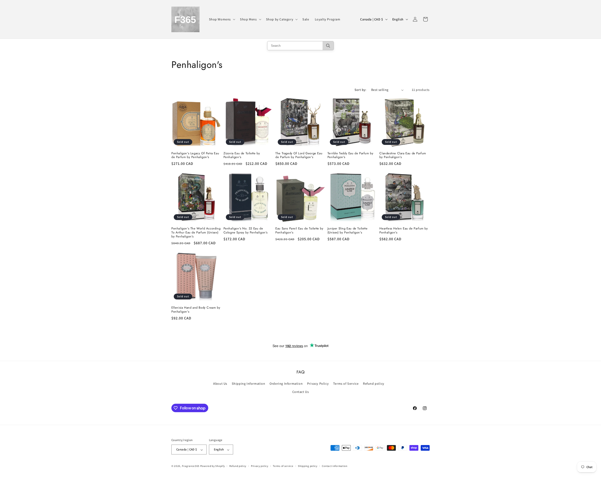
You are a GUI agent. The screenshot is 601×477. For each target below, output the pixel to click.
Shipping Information (248, 384)
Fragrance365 (191, 466)
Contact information (334, 466)
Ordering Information (286, 384)
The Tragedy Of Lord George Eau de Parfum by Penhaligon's (298, 155)
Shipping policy (307, 466)
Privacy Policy (318, 384)
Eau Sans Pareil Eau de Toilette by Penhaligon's (299, 231)
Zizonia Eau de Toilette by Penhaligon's (241, 155)
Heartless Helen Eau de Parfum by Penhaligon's (403, 231)
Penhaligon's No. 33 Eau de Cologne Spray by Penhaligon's (245, 231)
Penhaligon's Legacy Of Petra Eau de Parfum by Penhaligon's (195, 155)
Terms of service (283, 466)
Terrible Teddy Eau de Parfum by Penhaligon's (350, 155)
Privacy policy (259, 466)
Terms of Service (346, 384)
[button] (221, 19)
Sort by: (360, 90)
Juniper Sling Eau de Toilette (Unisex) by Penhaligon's (347, 231)
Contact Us (300, 392)
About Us (220, 384)
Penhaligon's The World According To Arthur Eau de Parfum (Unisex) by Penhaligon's (195, 233)
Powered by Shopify (212, 466)
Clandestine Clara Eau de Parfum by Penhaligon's (402, 155)
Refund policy (373, 384)
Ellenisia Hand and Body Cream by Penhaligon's (195, 310)
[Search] (328, 45)
